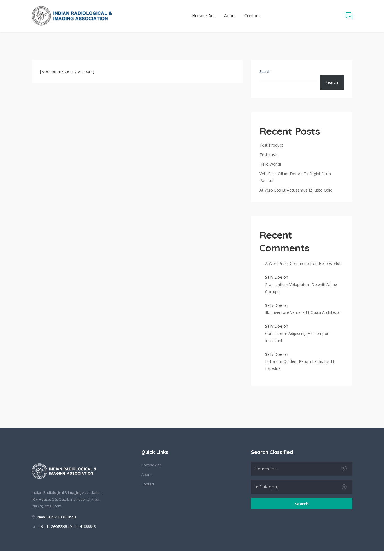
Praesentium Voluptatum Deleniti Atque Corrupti (301, 288)
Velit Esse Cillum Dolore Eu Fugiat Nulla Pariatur (295, 177)
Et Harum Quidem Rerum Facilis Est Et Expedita (300, 365)
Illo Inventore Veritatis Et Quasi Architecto (303, 312)
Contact (252, 15)
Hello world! (270, 164)
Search (264, 71)
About (230, 15)
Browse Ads (204, 15)
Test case (268, 154)
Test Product (271, 145)
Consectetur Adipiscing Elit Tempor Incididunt (297, 337)
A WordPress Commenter (288, 263)
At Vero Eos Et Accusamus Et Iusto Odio (296, 190)
